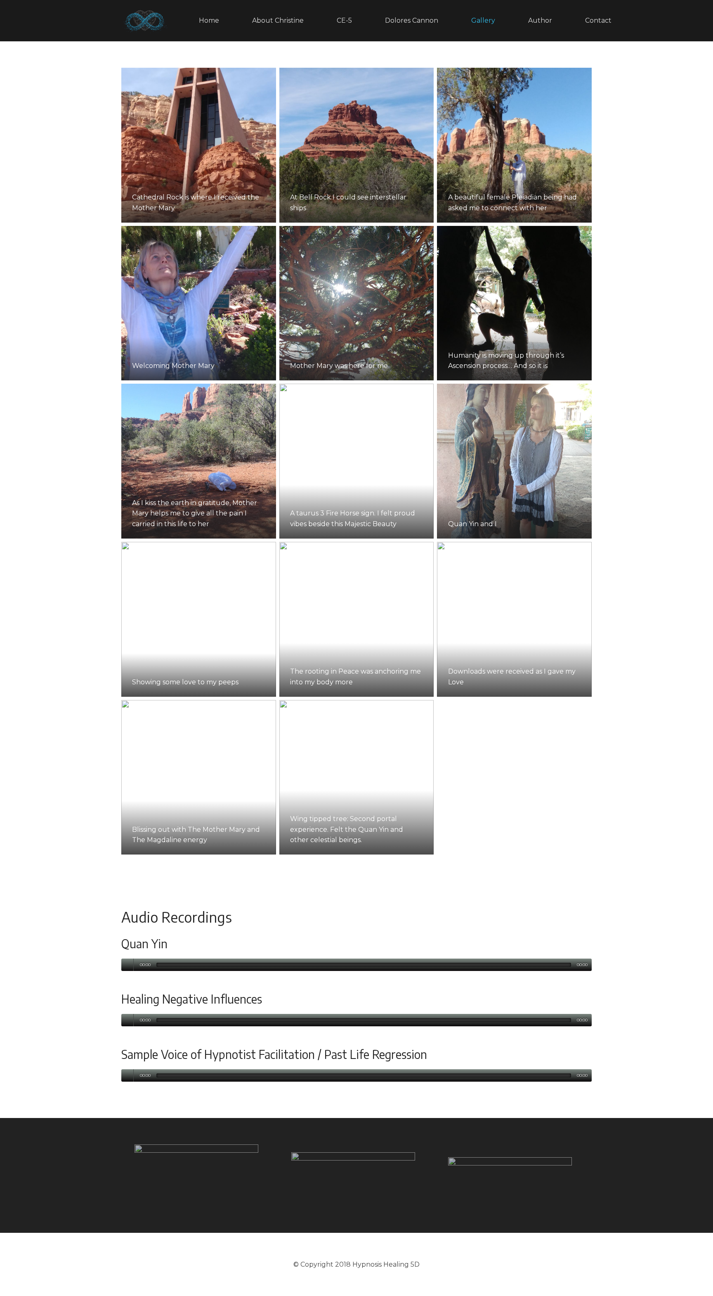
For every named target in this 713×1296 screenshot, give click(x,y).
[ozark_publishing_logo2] (200, 1175)
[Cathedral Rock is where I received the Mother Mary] (198, 145)
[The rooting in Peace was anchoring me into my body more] (356, 619)
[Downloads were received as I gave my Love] (514, 619)
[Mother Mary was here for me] (356, 303)
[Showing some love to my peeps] (198, 619)
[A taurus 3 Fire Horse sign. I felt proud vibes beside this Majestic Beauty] (356, 461)
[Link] (144, 20)
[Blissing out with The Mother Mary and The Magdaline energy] (198, 777)
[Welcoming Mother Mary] (198, 303)
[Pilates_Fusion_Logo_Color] (356, 1175)
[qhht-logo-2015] (513, 1175)
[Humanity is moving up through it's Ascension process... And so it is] (514, 303)
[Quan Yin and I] (514, 461)
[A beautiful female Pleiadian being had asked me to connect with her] (514, 145)
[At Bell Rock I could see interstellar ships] (356, 145)
